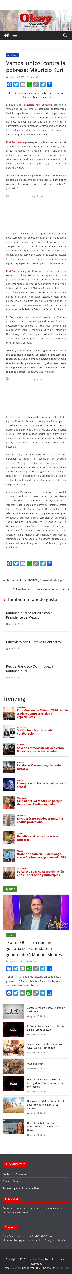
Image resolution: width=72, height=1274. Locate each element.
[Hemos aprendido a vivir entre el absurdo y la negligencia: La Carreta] (13, 1107)
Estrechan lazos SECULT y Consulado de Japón (36, 580)
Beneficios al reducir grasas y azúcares (37, 838)
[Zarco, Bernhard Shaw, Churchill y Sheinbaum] (13, 1012)
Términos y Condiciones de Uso (21, 1188)
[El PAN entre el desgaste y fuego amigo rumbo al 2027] (13, 1030)
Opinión (10, 935)
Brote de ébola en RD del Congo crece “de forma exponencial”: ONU (42, 855)
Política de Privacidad (15, 1174)
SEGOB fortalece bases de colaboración (35, 731)
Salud (19, 833)
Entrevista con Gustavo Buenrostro (33, 642)
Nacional (20, 745)
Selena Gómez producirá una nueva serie (39, 589)
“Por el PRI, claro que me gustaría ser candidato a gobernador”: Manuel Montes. (35, 948)
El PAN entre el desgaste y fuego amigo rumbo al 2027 (45, 1027)
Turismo (20, 762)
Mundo (20, 851)
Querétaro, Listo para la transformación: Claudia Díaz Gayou (43, 1126)
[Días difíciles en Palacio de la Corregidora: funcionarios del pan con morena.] (13, 1086)
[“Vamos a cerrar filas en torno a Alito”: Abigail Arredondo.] (13, 1048)
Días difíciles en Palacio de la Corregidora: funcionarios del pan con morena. (46, 1083)
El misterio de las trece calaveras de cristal (42, 784)
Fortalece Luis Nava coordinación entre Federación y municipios (40, 873)
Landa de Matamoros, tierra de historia (39, 767)
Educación (21, 816)
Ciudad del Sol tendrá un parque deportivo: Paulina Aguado (39, 802)
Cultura (20, 780)
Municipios (21, 707)
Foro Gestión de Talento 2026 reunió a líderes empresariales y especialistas (42, 714)
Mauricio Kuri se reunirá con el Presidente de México (29, 615)
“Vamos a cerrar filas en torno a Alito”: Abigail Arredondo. (45, 1046)
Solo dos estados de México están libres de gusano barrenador (40, 749)
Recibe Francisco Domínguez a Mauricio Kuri (29, 668)
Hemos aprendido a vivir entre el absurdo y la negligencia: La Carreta (45, 1105)
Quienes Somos (11, 1181)
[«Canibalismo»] (13, 1066)
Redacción (34, 77)
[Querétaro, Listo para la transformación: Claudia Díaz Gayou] (13, 1129)
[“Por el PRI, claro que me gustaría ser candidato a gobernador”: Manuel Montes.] (36, 912)
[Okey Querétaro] (36, 12)
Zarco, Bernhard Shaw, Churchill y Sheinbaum (46, 1009)
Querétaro (12, 55)
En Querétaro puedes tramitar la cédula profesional (40, 820)
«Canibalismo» (35, 1063)
